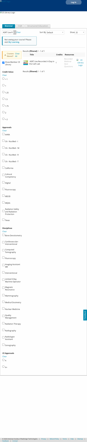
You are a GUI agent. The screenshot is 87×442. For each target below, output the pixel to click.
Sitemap (80, 439)
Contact (15, 441)
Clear (18, 32)
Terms (65, 439)
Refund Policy (54, 439)
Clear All (17, 55)
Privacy (43, 439)
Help (72, 439)
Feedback (5, 441)
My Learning (13, 42)
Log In (73, 2)
